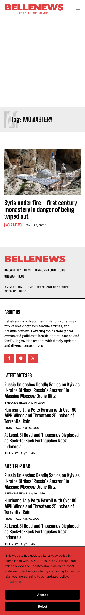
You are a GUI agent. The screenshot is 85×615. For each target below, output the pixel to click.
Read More (14, 581)
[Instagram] (21, 358)
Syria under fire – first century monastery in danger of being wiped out (40, 209)
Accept (42, 595)
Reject (42, 606)
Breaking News (15, 402)
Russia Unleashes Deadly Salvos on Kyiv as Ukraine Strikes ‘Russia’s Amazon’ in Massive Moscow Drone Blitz (42, 390)
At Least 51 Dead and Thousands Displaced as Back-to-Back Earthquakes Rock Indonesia (41, 440)
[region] (42, 580)
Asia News (14, 225)
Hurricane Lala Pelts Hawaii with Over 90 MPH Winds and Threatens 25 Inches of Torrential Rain (40, 415)
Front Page (12, 427)
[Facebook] (9, 358)
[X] (32, 358)
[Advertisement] (42, 62)
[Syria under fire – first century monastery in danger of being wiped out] (42, 172)
